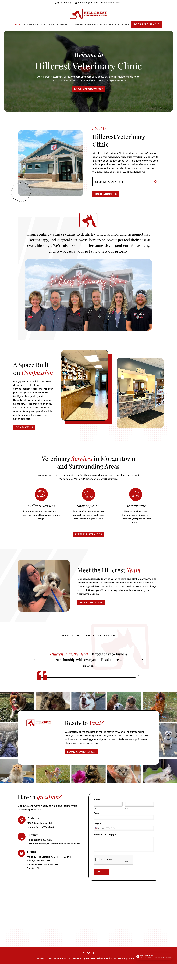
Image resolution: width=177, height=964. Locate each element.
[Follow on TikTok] (94, 952)
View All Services (88, 534)
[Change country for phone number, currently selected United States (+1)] (97, 828)
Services (46, 24)
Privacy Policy (104, 958)
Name (98, 799)
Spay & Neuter (88, 505)
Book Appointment (146, 24)
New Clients (108, 24)
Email (97, 813)
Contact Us (24, 427)
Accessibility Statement (127, 958)
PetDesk (90, 958)
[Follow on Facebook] (83, 952)
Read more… (113, 659)
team (104, 578)
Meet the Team (91, 602)
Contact (123, 24)
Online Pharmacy (86, 24)
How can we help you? (107, 834)
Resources (64, 24)
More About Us (106, 193)
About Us (30, 24)
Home (18, 24)
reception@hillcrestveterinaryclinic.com (99, 2)
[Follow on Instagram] (88, 952)
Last (127, 808)
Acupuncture (136, 505)
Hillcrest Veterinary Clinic (55, 76)
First (95, 808)
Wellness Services (41, 505)
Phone (97, 823)
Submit (101, 872)
